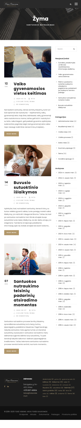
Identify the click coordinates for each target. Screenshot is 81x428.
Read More (11, 134)
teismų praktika (50, 390)
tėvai (68, 390)
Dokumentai (44, 414)
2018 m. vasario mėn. (66, 320)
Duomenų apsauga (65, 148)
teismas (69, 387)
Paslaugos (55, 414)
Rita (33, 99)
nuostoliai (47, 385)
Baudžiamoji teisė (64, 127)
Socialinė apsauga (65, 159)
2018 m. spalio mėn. (65, 276)
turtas (61, 391)
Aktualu (33, 414)
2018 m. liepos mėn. (65, 288)
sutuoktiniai (58, 388)
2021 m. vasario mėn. (66, 239)
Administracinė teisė (65, 121)
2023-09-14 (21, 197)
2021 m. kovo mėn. (65, 234)
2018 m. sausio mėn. (65, 325)
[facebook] (4, 386)
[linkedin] (8, 386)
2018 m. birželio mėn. (65, 294)
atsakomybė (48, 379)
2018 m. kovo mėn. (65, 314)
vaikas (53, 393)
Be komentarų (22, 104)
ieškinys (47, 382)
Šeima (32, 101)
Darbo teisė (62, 143)
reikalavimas (56, 385)
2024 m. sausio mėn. (66, 178)
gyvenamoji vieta (68, 379)
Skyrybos (47, 388)
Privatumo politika (69, 414)
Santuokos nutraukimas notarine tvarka (67, 99)
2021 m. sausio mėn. (65, 244)
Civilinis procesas (64, 137)
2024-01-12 (21, 99)
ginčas (57, 379)
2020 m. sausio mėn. (66, 250)
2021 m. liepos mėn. (65, 221)
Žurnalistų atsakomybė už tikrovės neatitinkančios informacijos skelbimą (66, 66)
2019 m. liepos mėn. (65, 263)
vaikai (46, 393)
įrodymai (62, 393)
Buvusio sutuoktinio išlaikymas (26, 187)
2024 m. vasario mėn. (66, 173)
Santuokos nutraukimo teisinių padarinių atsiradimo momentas (26, 293)
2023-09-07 (21, 310)
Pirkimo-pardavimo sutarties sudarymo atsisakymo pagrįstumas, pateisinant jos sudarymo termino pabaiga (67, 87)
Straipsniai (23, 414)
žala (45, 396)
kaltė (67, 382)
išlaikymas (57, 382)
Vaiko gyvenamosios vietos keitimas (30, 88)
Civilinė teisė (22, 101)
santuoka (66, 385)
